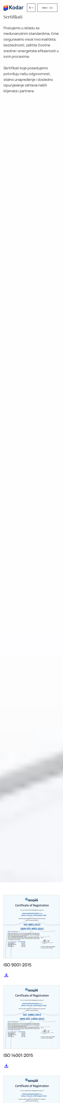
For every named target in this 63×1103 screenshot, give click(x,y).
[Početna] (14, 7)
